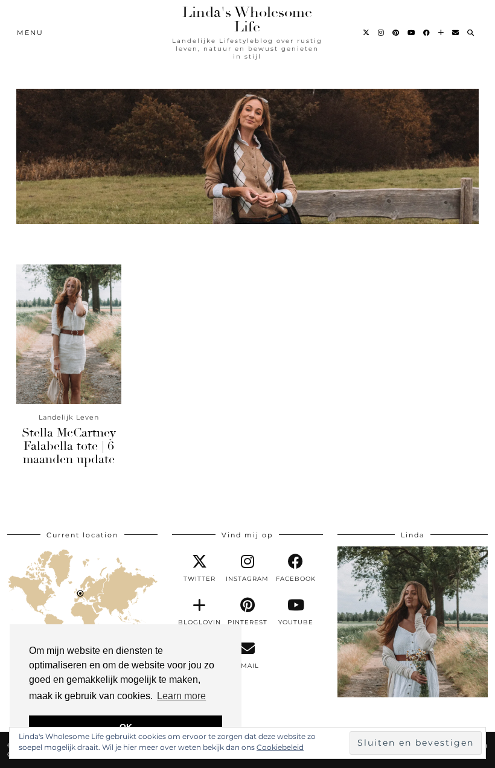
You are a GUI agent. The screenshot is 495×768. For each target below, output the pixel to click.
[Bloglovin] (441, 32)
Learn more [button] (181, 696)
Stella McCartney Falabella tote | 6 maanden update (69, 446)
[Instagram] (381, 32)
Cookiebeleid (280, 747)
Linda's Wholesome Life (247, 19)
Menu (30, 32)
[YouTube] (411, 32)
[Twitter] (367, 32)
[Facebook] (427, 32)
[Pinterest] (396, 32)
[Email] (456, 32)
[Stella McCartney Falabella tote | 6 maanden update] (68, 334)
